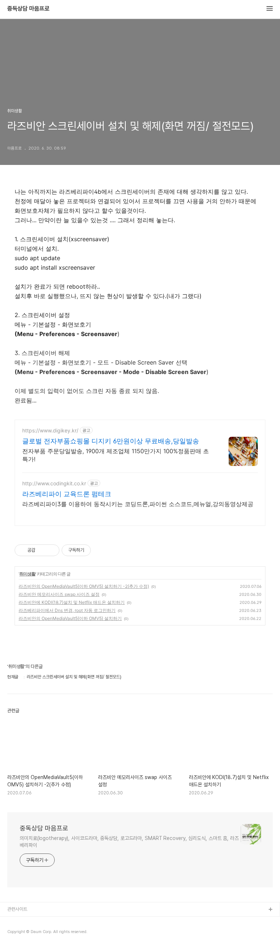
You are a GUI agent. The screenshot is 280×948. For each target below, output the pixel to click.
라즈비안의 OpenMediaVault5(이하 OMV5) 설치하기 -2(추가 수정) (84, 586)
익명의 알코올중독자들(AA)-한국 (38, 933)
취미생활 (27, 574)
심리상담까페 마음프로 (28, 921)
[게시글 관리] (51, 550)
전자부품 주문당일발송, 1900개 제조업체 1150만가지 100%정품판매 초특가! (115, 455)
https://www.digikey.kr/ (50, 430)
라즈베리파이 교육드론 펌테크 (66, 494)
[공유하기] (42, 550)
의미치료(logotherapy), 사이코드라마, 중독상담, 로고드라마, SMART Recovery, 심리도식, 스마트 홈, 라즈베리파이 (129, 841)
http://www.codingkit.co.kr (54, 483)
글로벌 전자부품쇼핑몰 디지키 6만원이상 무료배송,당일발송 (110, 441)
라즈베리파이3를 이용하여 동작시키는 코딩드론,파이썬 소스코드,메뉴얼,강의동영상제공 (137, 504)
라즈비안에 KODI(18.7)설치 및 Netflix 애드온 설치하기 (72, 602)
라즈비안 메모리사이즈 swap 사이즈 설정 (59, 594)
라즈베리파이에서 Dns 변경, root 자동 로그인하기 (67, 610)
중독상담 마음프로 (28, 8)
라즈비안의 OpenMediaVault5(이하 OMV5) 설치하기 (70, 618)
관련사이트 (17, 909)
